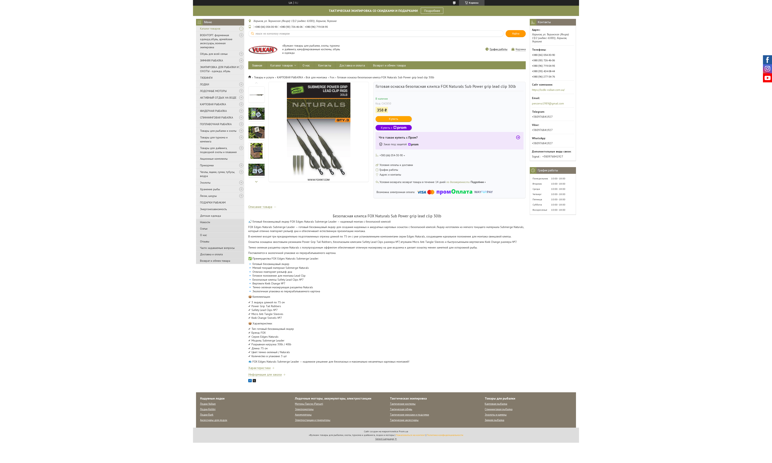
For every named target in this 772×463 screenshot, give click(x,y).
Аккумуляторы (303, 414)
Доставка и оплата (211, 254)
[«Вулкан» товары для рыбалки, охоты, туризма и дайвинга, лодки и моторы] (263, 49)
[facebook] (250, 381)
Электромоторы (304, 409)
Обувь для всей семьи (214, 54)
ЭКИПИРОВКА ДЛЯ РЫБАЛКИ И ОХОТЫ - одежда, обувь (219, 69)
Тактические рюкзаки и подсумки (409, 414)
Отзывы (204, 241)
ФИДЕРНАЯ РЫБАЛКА (213, 111)
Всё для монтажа (316, 77)
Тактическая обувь (401, 409)
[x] (254, 381)
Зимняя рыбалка (494, 420)
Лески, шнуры (208, 196)
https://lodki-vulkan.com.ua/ (548, 90)
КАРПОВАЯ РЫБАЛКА (213, 104)
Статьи (203, 228)
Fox (332, 77)
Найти (515, 33)
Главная (257, 65)
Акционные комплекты (214, 158)
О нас (203, 235)
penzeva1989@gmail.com (548, 103)
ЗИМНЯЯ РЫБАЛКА (211, 60)
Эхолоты (205, 182)
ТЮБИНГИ (206, 78)
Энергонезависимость (213, 209)
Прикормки (207, 165)
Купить (393, 119)
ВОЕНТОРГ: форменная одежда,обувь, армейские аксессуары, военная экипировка (216, 41)
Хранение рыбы (210, 189)
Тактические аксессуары (404, 420)
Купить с (386, 128)
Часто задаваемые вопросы (217, 248)
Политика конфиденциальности (445, 434)
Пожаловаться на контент (410, 434)
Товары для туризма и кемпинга (214, 139)
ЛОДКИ (204, 84)
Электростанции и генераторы (312, 420)
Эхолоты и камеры (496, 414)
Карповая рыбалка (496, 404)
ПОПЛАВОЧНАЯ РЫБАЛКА (216, 124)
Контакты (324, 65)
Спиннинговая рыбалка (498, 409)
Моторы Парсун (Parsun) (309, 404)
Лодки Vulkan (208, 404)
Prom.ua (403, 431)
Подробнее (432, 11)
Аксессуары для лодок (213, 420)
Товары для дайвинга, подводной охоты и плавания (218, 150)
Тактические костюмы (403, 404)
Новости (205, 222)
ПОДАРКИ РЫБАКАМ (213, 202)
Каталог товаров (210, 28)
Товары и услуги (264, 77)
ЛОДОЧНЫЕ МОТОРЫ (213, 91)
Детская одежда (210, 216)
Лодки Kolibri (208, 409)
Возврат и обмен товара (215, 261)
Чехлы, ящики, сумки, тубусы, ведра (217, 174)
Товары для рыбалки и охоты (218, 131)
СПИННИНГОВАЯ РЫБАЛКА (216, 117)
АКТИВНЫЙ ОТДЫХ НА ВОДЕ (218, 97)
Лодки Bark (206, 414)
